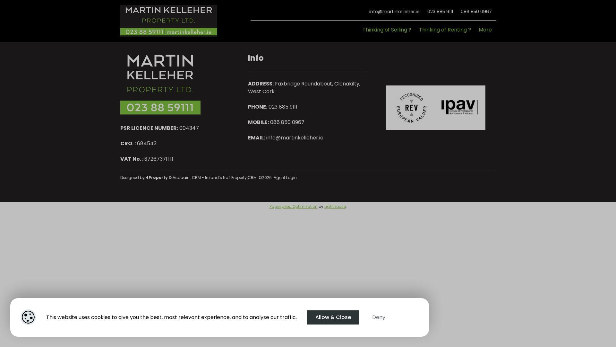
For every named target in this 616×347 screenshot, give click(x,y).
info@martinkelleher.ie (394, 11)
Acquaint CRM (187, 177)
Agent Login (285, 177)
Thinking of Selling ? (387, 29)
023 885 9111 (440, 11)
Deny (378, 317)
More (485, 29)
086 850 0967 (476, 11)
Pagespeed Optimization (294, 206)
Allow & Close (333, 317)
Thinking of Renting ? (445, 29)
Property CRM (244, 177)
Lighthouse (335, 206)
